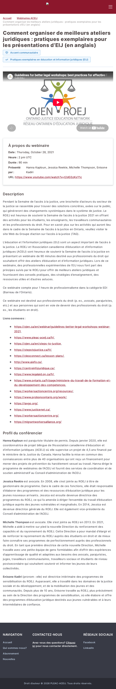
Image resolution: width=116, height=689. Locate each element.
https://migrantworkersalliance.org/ (37, 421)
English (7, 6)
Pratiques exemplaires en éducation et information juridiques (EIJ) (49, 59)
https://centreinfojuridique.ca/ (34, 368)
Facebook (89, 642)
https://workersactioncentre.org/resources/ (43, 391)
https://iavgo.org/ (25, 403)
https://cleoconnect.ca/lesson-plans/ (39, 355)
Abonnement (11, 653)
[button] (110, 7)
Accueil (7, 18)
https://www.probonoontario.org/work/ (40, 397)
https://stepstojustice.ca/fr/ (32, 349)
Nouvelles (9, 659)
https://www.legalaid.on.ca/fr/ (34, 374)
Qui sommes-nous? (15, 648)
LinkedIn (88, 648)
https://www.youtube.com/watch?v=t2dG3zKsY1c (48, 177)
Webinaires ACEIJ (27, 18)
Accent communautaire (24, 52)
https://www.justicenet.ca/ (32, 409)
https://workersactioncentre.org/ (36, 415)
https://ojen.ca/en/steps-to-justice (37, 343)
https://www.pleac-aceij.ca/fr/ (34, 337)
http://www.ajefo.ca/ (28, 362)
